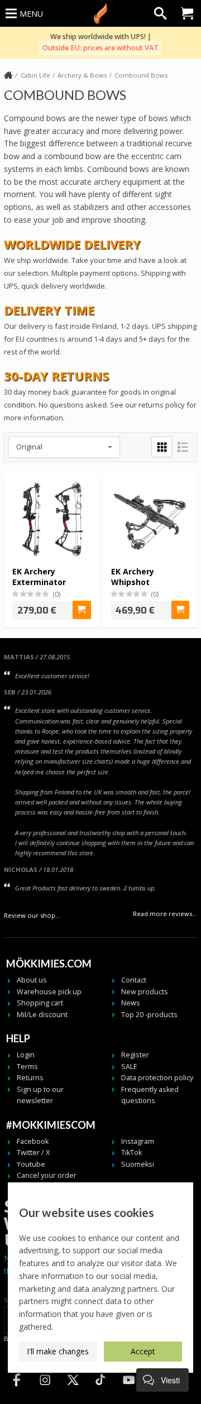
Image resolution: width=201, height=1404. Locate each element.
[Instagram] (45, 1389)
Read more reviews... (165, 913)
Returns (30, 1077)
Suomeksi (137, 1164)
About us (32, 980)
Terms (27, 1066)
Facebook (33, 1141)
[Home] (8, 76)
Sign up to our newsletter (40, 1095)
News (130, 1003)
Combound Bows (141, 75)
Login (26, 1055)
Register (135, 1055)
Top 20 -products (149, 1014)
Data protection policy (157, 1077)
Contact (133, 980)
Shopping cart (40, 1003)
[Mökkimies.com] (100, 13)
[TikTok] (100, 1389)
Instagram (137, 1141)
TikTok (131, 1152)
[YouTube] (128, 1389)
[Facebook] (17, 1389)
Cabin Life (35, 75)
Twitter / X (33, 1152)
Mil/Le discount (42, 1014)
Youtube (31, 1164)
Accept (143, 1351)
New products (144, 991)
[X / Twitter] (72, 1389)
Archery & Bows (82, 75)
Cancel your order (46, 1175)
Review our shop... (32, 915)
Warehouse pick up (49, 991)
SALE (129, 1066)
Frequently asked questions (150, 1095)
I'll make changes (58, 1351)
